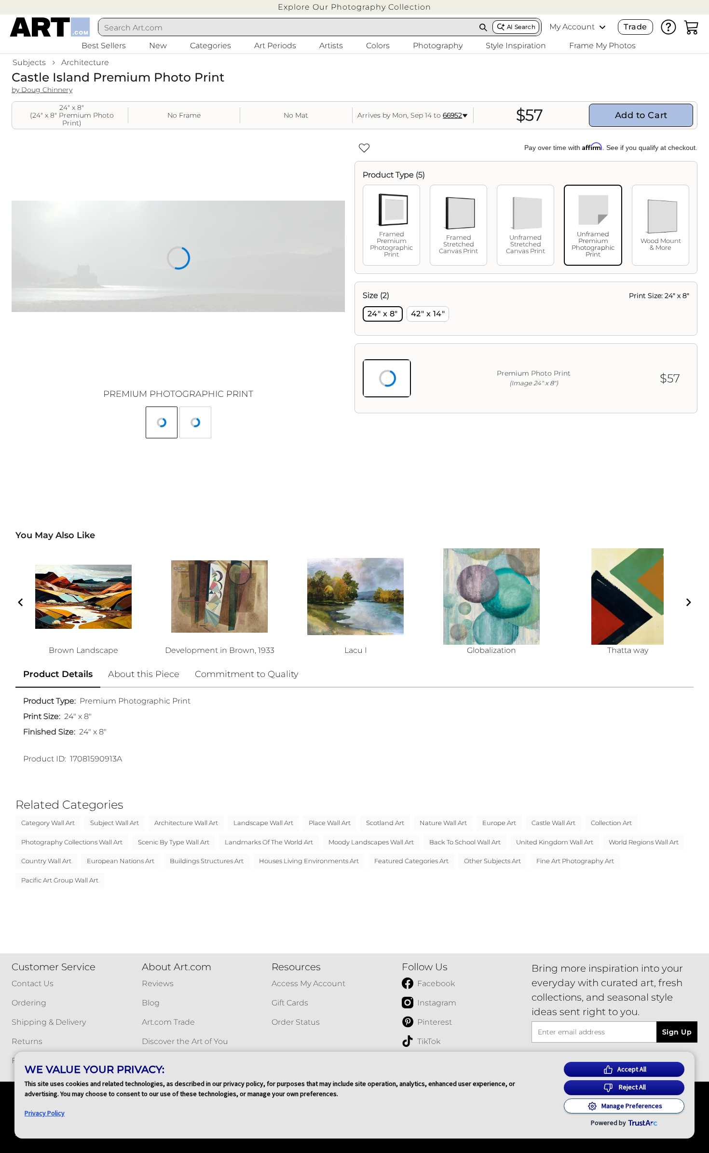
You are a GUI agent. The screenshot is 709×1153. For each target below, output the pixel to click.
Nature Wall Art (443, 823)
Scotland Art (385, 823)
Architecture (85, 62)
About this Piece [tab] (143, 674)
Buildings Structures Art (207, 861)
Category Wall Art (48, 823)
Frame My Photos (602, 45)
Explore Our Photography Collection (354, 7)
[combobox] (286, 27)
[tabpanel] (525, 347)
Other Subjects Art (492, 861)
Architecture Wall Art (186, 823)
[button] (354, 7)
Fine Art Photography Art (575, 861)
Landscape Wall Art (263, 823)
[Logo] (50, 27)
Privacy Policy (45, 1113)
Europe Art (499, 823)
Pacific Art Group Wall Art (59, 880)
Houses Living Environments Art (309, 861)
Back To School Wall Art (465, 842)
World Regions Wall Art (644, 842)
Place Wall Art (330, 823)
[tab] (391, 225)
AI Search (521, 26)
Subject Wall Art (114, 823)
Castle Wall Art (553, 823)
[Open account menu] (602, 27)
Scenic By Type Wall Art (173, 842)
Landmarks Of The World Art (269, 842)
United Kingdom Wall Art (554, 842)
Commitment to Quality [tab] (247, 674)
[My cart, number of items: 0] (691, 27)
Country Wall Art (46, 861)
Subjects (29, 62)
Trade (635, 26)
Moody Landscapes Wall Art (371, 842)
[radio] (383, 314)
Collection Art (611, 823)
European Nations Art (120, 861)
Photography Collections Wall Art (72, 842)
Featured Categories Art (411, 861)
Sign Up (677, 1032)
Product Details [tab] (58, 674)
